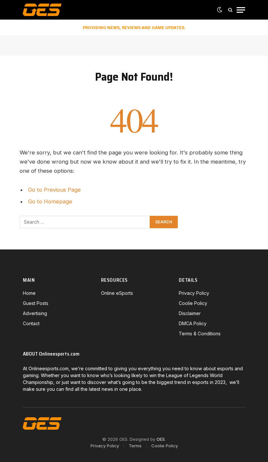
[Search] (230, 10)
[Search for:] (85, 222)
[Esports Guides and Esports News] (42, 9)
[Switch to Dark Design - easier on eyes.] (219, 10)
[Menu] (241, 10)
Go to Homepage (50, 201)
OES (161, 439)
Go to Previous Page (54, 189)
